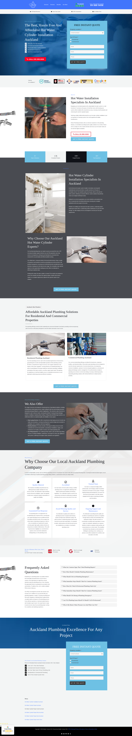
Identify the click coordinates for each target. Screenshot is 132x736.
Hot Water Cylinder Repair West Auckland (34, 712)
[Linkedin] (68, 733)
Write (96, 729)
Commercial (75, 41)
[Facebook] (61, 733)
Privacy (77, 729)
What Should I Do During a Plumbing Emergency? (77, 595)
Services (46, 4)
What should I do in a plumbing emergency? (76, 576)
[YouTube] (66, 733)
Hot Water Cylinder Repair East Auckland (34, 716)
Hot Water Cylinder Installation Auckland (34, 701)
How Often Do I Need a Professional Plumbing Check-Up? (79, 586)
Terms (86, 729)
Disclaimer (82, 729)
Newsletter (91, 729)
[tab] (88, 567)
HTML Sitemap (71, 729)
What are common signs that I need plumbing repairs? (79, 567)
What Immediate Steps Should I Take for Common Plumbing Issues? (82, 581)
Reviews (52, 4)
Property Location (75, 29)
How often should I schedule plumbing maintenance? (78, 572)
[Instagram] (64, 733)
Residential (75, 39)
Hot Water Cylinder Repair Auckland (33, 705)
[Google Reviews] (70, 733)
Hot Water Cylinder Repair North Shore (33, 719)
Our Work (65, 4)
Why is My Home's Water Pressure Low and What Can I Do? (80, 605)
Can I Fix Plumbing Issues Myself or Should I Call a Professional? (82, 600)
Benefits (59, 4)
